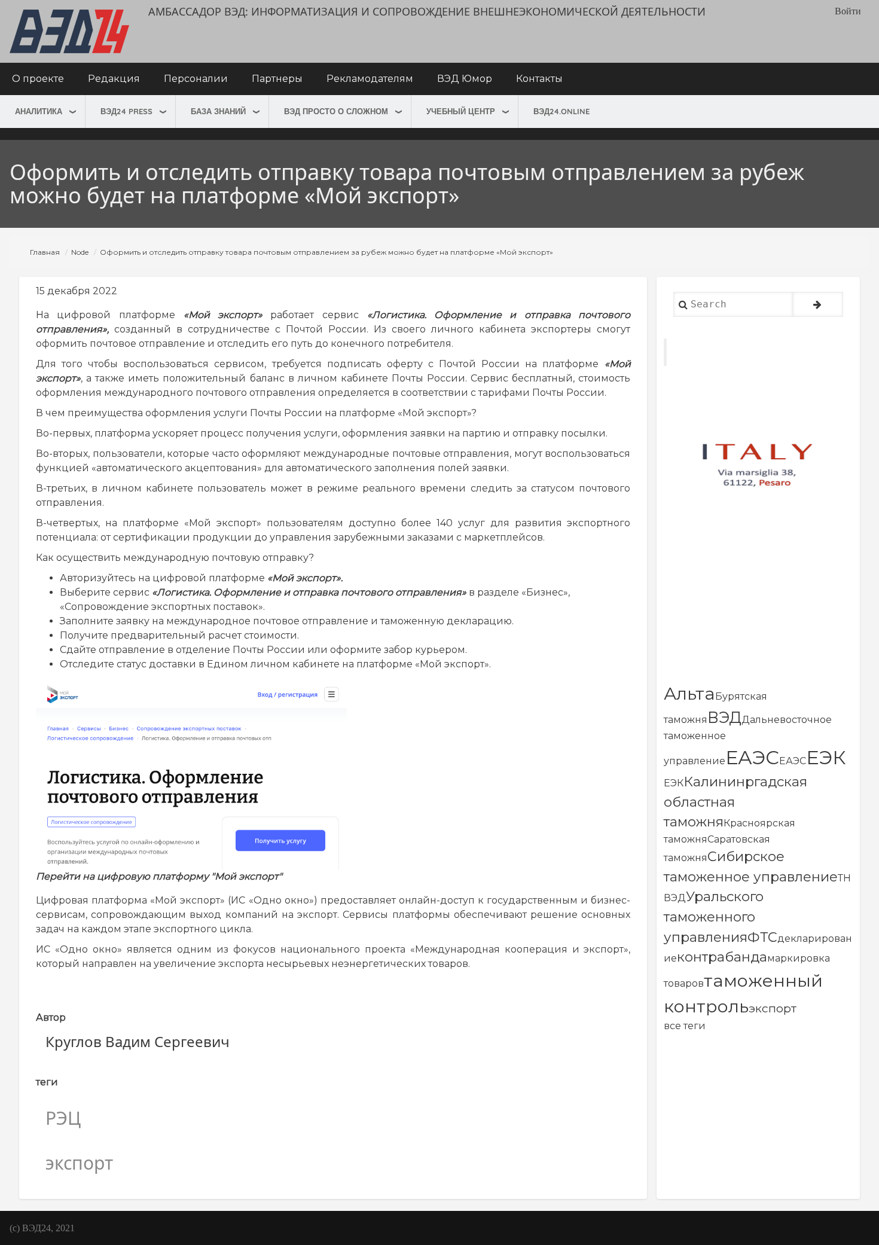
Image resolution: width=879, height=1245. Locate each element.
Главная (45, 252)
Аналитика (38, 111)
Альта (689, 693)
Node (79, 252)
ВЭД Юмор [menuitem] (464, 78)
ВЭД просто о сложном (336, 111)
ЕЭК (826, 757)
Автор (51, 1017)
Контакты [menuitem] (539, 78)
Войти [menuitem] (848, 11)
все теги (685, 1026)
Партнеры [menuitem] (277, 78)
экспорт (772, 1008)
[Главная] (69, 31)
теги (47, 1082)
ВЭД (724, 717)
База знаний (218, 111)
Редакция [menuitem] (114, 78)
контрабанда (722, 956)
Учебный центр (460, 111)
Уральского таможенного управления (714, 916)
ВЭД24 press (126, 111)
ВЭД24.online (561, 111)
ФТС (762, 937)
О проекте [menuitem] (38, 78)
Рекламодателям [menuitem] (369, 78)
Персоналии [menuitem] (196, 78)
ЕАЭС (752, 757)
